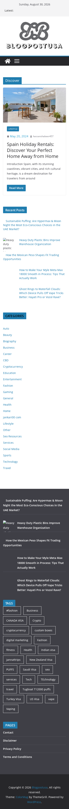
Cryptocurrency (13, 366)
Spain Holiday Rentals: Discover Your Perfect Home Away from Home (32, 150)
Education (9, 373)
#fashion (12, 610)
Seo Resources (12, 436)
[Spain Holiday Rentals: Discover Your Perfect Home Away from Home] (34, 105)
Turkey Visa (13, 699)
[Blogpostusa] (7, 61)
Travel (7, 468)
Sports (7, 455)
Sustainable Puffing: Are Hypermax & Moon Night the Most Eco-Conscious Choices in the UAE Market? (32, 225)
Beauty (7, 335)
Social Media (11, 449)
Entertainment (12, 379)
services (11, 679)
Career (7, 354)
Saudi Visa (29, 669)
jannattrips (13, 659)
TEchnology (48, 679)
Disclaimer (10, 740)
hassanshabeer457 (43, 136)
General (8, 398)
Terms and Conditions (17, 757)
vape (51, 699)
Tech (29, 679)
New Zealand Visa (41, 659)
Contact (8, 732)
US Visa (34, 699)
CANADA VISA (15, 620)
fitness (10, 650)
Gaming (8, 392)
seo (47, 669)
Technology (10, 461)
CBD (5, 360)
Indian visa (48, 650)
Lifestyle (12, 129)
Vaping (10, 709)
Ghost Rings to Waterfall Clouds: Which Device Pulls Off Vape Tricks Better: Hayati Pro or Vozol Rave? (41, 293)
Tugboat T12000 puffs (37, 689)
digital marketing (17, 640)
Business (9, 347)
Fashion (8, 385)
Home (7, 411)
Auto (6, 328)
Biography (9, 341)
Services (8, 442)
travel (10, 689)
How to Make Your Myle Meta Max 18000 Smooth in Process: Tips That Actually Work (42, 274)
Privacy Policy (12, 749)
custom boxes (43, 630)
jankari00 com (12, 417)
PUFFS (10, 669)
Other (7, 430)
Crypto (37, 620)
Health (7, 404)
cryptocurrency (16, 630)
